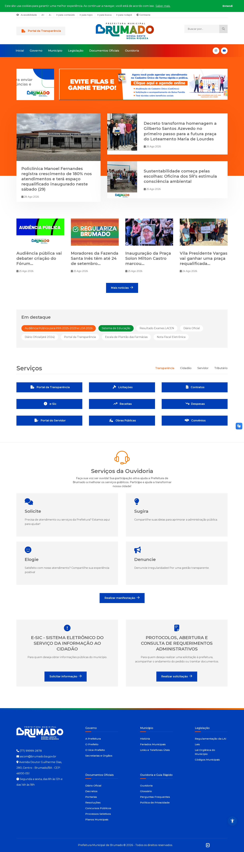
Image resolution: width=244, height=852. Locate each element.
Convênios (198, 420)
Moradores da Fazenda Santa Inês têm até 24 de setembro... (94, 258)
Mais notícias (120, 287)
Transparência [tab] (164, 368)
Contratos (197, 387)
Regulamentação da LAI (210, 738)
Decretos (91, 791)
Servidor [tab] (202, 368)
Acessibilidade (28, 14)
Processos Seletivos (98, 813)
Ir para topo (86, 14)
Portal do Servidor (53, 420)
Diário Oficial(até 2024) (40, 337)
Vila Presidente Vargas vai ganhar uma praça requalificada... (203, 258)
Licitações (125, 387)
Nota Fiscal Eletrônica (171, 337)
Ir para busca (104, 14)
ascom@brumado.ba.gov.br (38, 756)
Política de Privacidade (155, 802)
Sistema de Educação (116, 328)
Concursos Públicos (98, 808)
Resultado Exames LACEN (157, 328)
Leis (197, 744)
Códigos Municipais (207, 759)
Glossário (146, 791)
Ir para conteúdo (65, 14)
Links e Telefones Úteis (155, 750)
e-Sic (52, 403)
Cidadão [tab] (186, 368)
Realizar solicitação (174, 676)
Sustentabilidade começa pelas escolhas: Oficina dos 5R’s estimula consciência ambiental (180, 176)
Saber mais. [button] (163, 5)
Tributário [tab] (221, 368)
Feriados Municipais (153, 744)
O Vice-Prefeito (95, 750)
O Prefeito (91, 744)
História (145, 738)
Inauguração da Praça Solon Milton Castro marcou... (148, 258)
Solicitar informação (63, 676)
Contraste (144, 14)
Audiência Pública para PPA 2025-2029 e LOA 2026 (58, 328)
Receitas (125, 403)
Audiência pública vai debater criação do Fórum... (39, 258)
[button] (232, 820)
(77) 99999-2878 (31, 750)
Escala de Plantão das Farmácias (126, 337)
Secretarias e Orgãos (98, 755)
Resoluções (93, 802)
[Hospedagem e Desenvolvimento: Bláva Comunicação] (208, 845)
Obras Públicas (125, 420)
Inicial (20, 50)
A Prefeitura (93, 738)
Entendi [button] (228, 5)
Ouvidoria (132, 50)
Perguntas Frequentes (155, 796)
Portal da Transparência (44, 30)
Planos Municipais (96, 819)
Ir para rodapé (124, 14)
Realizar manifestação (120, 598)
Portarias (91, 796)
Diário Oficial (191, 328)
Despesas (198, 403)
